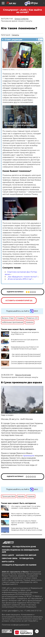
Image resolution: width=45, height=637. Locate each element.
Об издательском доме (24, 547)
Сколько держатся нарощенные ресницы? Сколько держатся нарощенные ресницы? (26, 362)
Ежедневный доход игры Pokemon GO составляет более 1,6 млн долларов (25, 348)
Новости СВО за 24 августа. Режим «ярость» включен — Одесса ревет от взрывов (24, 522)
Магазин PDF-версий (26, 555)
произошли (28, 456)
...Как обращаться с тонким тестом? (22, 277)
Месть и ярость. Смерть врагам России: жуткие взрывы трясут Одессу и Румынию (26, 514)
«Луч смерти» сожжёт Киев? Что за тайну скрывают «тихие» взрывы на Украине (25, 507)
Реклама (6, 547)
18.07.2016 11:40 (7, 19)
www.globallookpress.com (23, 69)
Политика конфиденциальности (15, 625)
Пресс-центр (8, 555)
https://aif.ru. (33, 621)
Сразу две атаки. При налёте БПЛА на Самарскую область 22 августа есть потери (26, 529)
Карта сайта (8, 562)
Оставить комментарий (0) (18, 300)
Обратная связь (9, 558)
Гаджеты (15, 35)
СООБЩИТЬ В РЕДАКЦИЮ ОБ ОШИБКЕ (19, 565)
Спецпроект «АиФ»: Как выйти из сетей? (22, 11)
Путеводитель (26, 558)
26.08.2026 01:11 (7, 375)
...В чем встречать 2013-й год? (19, 279)
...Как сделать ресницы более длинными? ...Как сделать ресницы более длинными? (26, 355)
